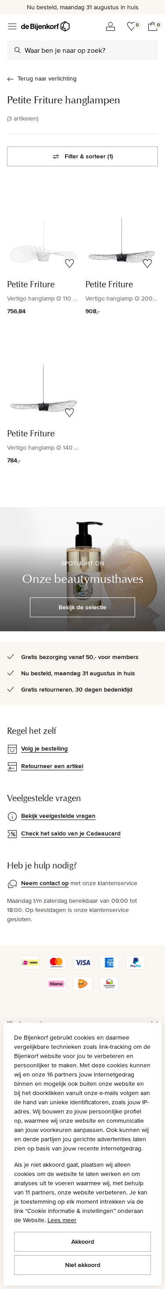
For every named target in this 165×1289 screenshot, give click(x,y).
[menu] (12, 26)
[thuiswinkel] (109, 988)
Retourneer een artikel (52, 766)
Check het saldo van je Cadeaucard (71, 833)
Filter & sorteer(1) (89, 156)
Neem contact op (45, 883)
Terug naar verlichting (47, 78)
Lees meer (62, 1219)
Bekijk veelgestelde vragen (58, 815)
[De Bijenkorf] (45, 26)
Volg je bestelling (44, 748)
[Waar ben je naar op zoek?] (18, 50)
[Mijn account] (110, 26)
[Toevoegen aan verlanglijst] (69, 263)
